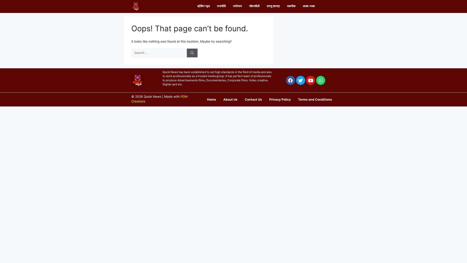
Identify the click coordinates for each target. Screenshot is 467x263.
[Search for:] (159, 53)
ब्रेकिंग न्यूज (203, 6)
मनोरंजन (237, 6)
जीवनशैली (254, 6)
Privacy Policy (280, 99)
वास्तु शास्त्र (273, 6)
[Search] (192, 53)
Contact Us (253, 99)
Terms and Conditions (315, 99)
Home (211, 99)
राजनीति (221, 6)
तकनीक (291, 6)
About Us (230, 99)
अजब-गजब (309, 6)
